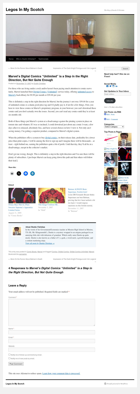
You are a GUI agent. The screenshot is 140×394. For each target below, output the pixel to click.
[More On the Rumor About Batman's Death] (125, 180)
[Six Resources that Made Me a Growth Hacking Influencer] (111, 140)
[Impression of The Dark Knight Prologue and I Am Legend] (125, 169)
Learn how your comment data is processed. (61, 373)
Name (11, 328)
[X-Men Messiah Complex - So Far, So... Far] (111, 189)
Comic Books (32, 251)
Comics (54, 251)
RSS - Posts (110, 114)
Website (11, 346)
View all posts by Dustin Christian (39, 243)
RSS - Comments (112, 119)
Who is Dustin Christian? (26, 59)
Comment (12, 297)
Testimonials (43, 59)
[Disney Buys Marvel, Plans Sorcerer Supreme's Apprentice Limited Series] (125, 154)
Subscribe (110, 101)
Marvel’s (12, 94)
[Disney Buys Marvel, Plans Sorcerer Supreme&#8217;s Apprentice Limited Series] (22, 195)
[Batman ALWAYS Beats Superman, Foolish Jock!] (83, 200)
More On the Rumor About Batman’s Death (25, 68)
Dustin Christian (40, 83)
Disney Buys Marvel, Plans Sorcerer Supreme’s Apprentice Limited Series (20, 207)
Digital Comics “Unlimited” (45, 91)
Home (11, 59)
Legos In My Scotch (25, 9)
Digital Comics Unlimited (79, 251)
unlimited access (85, 91)
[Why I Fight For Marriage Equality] (111, 149)
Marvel (40, 251)
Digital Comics (63, 251)
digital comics (51, 137)
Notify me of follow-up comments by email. (26, 355)
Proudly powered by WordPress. (117, 384)
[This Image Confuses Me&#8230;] (51, 195)
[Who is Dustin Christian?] (125, 140)
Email (11, 337)
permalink (23, 254)
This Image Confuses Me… (48, 204)
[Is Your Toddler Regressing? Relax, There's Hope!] (111, 160)
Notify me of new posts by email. (23, 358)
